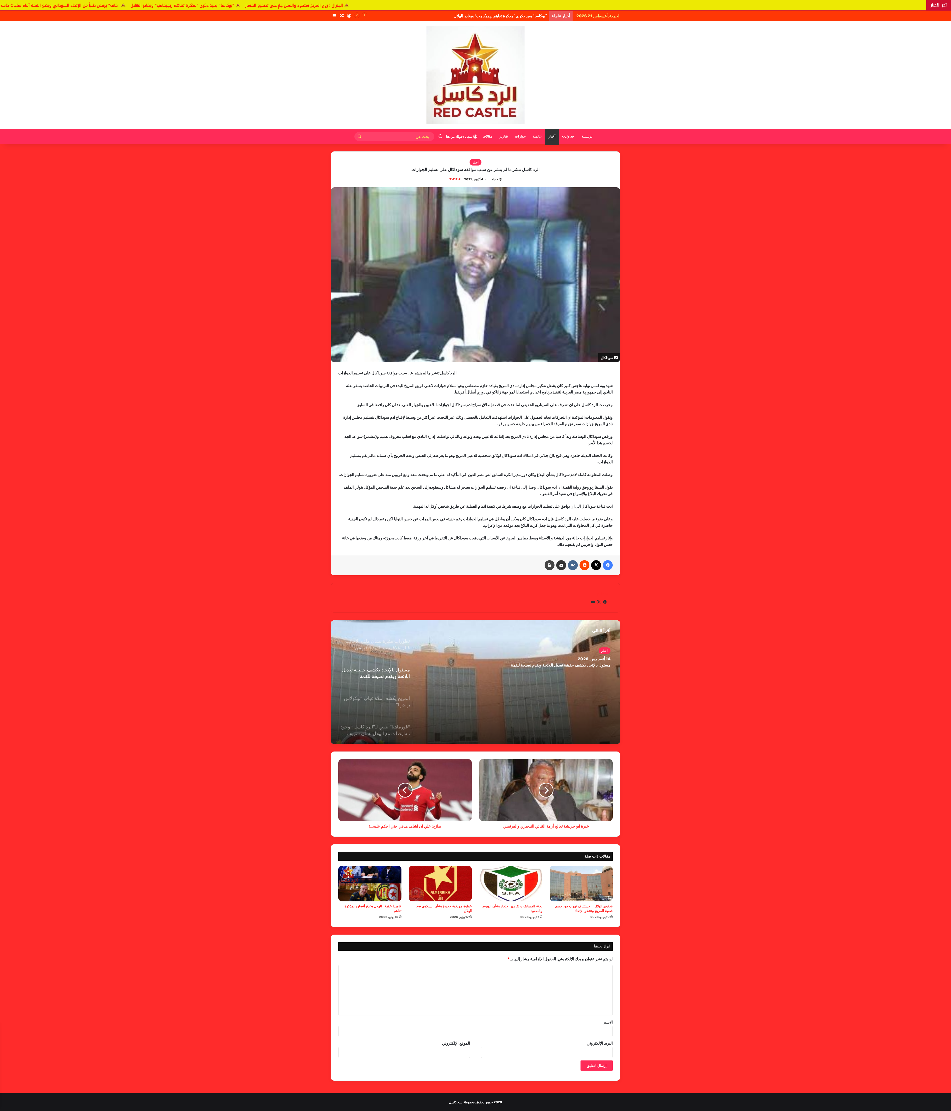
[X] (596, 565)
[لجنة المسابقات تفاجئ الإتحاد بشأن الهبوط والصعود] (510, 883)
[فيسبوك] (608, 565)
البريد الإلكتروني (600, 1043)
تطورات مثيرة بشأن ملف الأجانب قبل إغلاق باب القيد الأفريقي (114, 5)
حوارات (520, 136)
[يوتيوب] (593, 602)
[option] (475, 682)
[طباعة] (550, 565)
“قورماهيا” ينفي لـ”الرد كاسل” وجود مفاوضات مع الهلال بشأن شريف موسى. (547, 665)
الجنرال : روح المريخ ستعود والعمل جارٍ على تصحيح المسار (475, 5)
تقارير (504, 136)
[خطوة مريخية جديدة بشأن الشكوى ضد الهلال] (440, 883)
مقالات (488, 136)
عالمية (537, 136)
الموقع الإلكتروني (456, 1043)
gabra (494, 179)
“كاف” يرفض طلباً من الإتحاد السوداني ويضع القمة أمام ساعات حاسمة (490, 15)
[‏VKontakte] (573, 565)
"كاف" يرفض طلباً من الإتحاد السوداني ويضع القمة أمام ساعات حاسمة (239, 5)
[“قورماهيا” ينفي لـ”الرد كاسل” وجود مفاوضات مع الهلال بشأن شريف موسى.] (475, 682)
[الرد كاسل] (475, 75)
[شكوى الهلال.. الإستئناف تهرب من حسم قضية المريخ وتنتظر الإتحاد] (581, 883)
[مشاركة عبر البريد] (561, 565)
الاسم (608, 1022)
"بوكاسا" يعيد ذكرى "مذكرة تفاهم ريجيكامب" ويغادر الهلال (363, 5)
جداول (569, 136)
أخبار (552, 136)
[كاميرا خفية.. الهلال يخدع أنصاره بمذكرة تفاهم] (369, 883)
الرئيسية (587, 136)
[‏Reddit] (584, 565)
